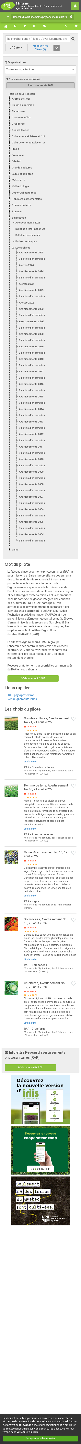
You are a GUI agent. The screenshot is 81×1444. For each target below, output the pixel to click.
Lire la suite (30, 761)
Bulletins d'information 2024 (35, 277)
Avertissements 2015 (31, 396)
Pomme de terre (21, 205)
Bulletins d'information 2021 (35, 327)
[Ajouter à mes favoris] (73, 719)
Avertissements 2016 (31, 384)
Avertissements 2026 (27, 222)
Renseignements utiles (22, 699)
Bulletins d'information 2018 (35, 365)
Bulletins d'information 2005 (35, 528)
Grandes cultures (22, 167)
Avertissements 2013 (31, 421)
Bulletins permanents (27, 235)
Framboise (18, 155)
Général (16, 161)
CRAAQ (23, 1424)
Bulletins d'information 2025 (35, 258)
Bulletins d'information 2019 (35, 352)
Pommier (17, 211)
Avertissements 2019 (31, 346)
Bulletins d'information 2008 (35, 490)
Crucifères (18, 123)
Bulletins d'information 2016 (35, 390)
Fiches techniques (26, 241)
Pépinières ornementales (27, 198)
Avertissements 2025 (31, 252)
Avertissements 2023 (31, 290)
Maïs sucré (18, 180)
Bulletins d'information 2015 (35, 402)
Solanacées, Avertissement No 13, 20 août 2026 (45, 921)
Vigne (15, 549)
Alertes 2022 (26, 302)
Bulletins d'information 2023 (35, 296)
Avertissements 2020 (31, 333)
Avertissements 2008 (31, 484)
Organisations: (17, 62)
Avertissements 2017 (31, 371)
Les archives (22, 247)
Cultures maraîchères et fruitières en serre (37, 136)
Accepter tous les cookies (40, 1438)
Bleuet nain (18, 111)
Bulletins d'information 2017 (35, 377)
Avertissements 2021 (32, 321)
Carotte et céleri (21, 117)
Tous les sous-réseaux (21, 93)
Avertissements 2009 (31, 471)
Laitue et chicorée (22, 173)
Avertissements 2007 (31, 496)
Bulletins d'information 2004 (35, 540)
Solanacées (19, 217)
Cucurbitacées (20, 130)
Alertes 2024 (26, 265)
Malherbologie (20, 186)
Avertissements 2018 (31, 359)
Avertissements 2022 (31, 308)
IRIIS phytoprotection (20, 695)
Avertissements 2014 (31, 409)
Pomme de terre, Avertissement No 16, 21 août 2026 (46, 787)
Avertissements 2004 (31, 534)
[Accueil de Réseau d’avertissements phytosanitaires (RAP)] (5, 26)
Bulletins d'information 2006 (35, 515)
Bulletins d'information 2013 (35, 427)
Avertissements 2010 (31, 459)
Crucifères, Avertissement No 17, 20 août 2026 (44, 985)
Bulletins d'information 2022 (35, 315)
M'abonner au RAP (31, 678)
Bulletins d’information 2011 (35, 452)
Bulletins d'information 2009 (35, 478)
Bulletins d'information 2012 (35, 440)
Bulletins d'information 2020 (35, 340)
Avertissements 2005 (31, 521)
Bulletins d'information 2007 (35, 503)
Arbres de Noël (21, 98)
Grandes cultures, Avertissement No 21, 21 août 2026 (46, 720)
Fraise (15, 148)
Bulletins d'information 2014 (35, 415)
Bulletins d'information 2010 (35, 465)
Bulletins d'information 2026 (31, 228)
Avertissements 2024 (31, 271)
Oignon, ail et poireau (24, 192)
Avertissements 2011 (31, 446)
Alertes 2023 (26, 283)
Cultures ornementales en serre (30, 142)
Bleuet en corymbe (23, 105)
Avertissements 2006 (31, 509)
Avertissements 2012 (31, 434)
